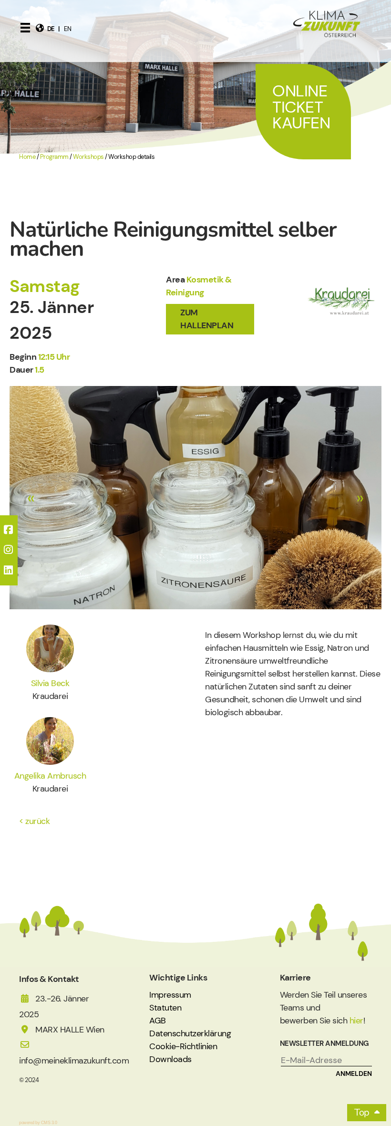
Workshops (88, 157)
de (51, 29)
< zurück (34, 821)
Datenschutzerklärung (190, 1033)
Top (362, 1112)
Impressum (170, 995)
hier (356, 1020)
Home (27, 157)
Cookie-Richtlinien (183, 1046)
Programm (54, 157)
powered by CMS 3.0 (38, 1122)
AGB (157, 1020)
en (67, 29)
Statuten (165, 1007)
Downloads (170, 1059)
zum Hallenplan (206, 319)
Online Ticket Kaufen (301, 107)
